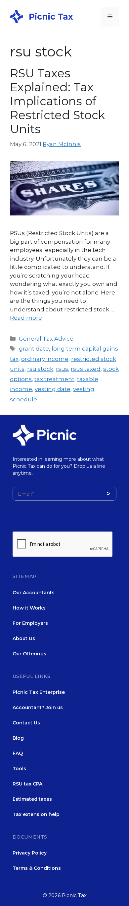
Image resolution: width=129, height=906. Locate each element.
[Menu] (110, 17)
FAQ (18, 753)
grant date (34, 348)
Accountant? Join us (38, 707)
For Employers (30, 623)
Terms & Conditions (37, 868)
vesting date (52, 389)
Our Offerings (29, 654)
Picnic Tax (51, 17)
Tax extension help (36, 814)
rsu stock (40, 369)
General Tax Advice (46, 338)
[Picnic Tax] (16, 16)
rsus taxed (86, 369)
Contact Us (26, 723)
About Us (24, 638)
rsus (62, 369)
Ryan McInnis (62, 144)
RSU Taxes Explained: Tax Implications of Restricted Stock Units (57, 101)
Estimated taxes (32, 799)
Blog (18, 738)
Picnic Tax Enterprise (39, 692)
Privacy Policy (30, 853)
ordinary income (44, 359)
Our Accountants (34, 593)
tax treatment (54, 379)
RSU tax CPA (27, 784)
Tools (19, 769)
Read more (26, 317)
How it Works (29, 608)
